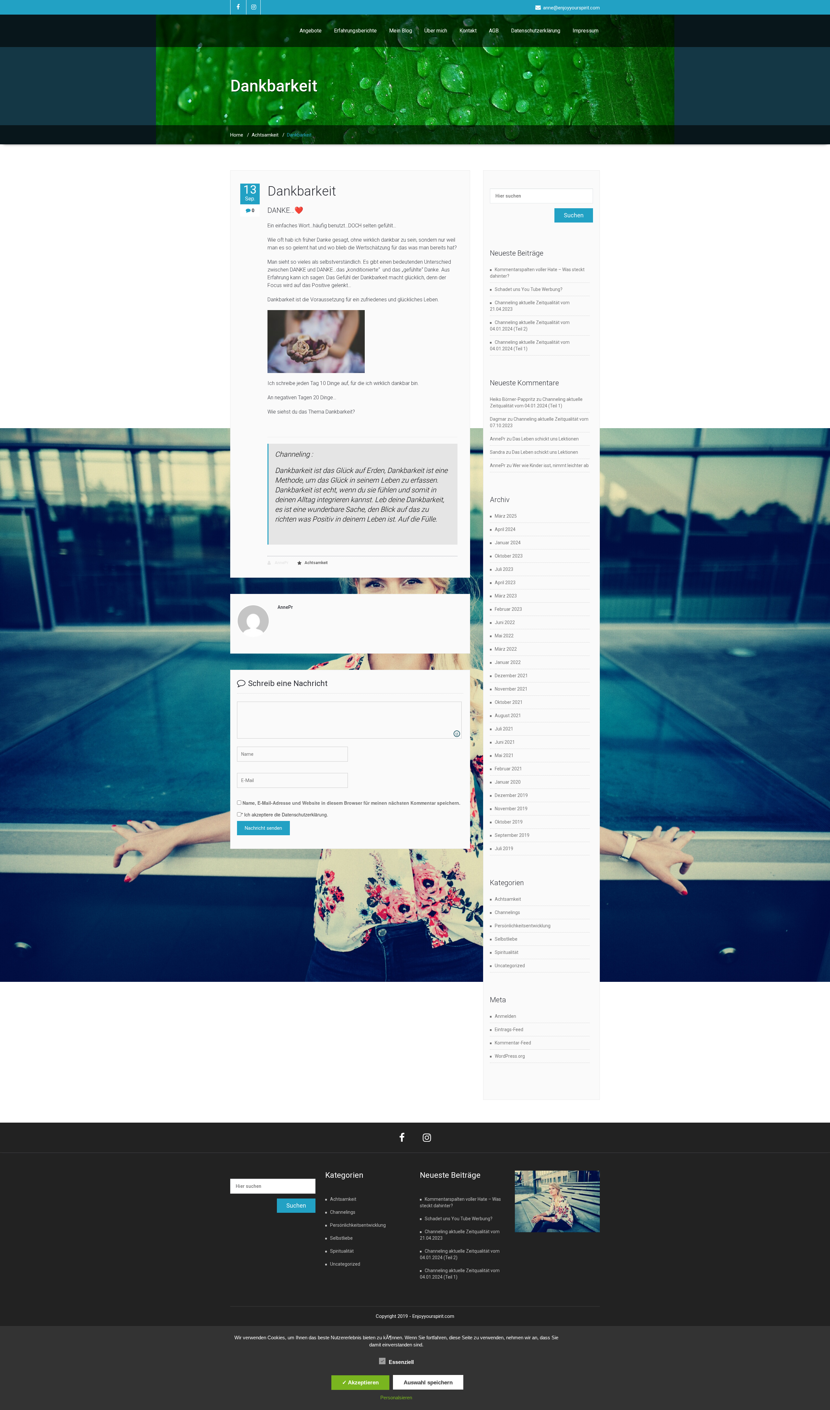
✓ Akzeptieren (360, 1382)
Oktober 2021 (509, 702)
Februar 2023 (508, 609)
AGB (494, 31)
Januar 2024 (508, 542)
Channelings (507, 912)
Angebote (311, 31)
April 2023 (505, 582)
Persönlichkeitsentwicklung (523, 925)
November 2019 (511, 808)
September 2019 (512, 835)
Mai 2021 (504, 755)
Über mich (435, 31)
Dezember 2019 (511, 795)
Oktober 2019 (509, 822)
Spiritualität (506, 952)
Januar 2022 (508, 662)
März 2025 (506, 516)
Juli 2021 (504, 728)
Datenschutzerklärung (535, 31)
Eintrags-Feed (509, 1029)
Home (236, 135)
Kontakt (468, 31)
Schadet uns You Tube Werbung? (529, 289)
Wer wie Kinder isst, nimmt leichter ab (551, 465)
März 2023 (506, 595)
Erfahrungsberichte (355, 31)
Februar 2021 (508, 768)
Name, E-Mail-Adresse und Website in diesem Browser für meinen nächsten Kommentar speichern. (351, 803)
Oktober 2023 (509, 556)
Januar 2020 (508, 782)
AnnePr (281, 562)
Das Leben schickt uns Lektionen (546, 438)
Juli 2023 (504, 569)
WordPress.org (510, 1056)
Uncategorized (510, 965)
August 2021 (508, 715)
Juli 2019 (504, 848)
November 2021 (511, 689)
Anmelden (505, 1016)
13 (249, 193)
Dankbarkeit (301, 191)
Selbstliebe (506, 939)
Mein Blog (400, 31)
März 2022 (506, 649)
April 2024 (505, 529)
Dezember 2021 (511, 675)
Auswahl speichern (428, 1382)
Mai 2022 (504, 635)
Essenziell (401, 1362)
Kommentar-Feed (513, 1042)
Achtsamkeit (265, 135)
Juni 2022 (505, 622)
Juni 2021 (505, 742)
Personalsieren (396, 1397)
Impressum (586, 31)
